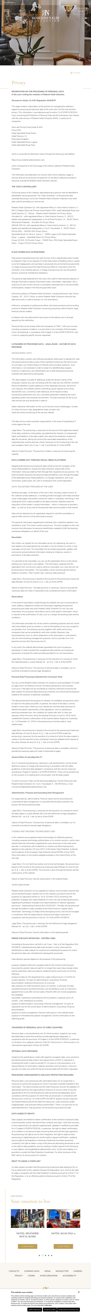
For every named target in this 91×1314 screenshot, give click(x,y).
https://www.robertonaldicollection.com (28, 160)
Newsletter (62, 1271)
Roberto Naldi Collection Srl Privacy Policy (53, 213)
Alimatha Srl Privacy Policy (42, 222)
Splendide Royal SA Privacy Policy (41, 237)
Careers (77, 1271)
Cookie (31, 1275)
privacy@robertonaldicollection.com (40, 1149)
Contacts (14, 1271)
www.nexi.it (40, 641)
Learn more (28, 1246)
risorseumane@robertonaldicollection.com (29, 787)
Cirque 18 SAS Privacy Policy (30, 243)
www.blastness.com (20, 635)
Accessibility (69, 1275)
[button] (39, 1255)
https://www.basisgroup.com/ (47, 911)
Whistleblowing (49, 1275)
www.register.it (34, 261)
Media (48, 1271)
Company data (31, 1271)
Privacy (77, 72)
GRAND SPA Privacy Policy (35, 231)
